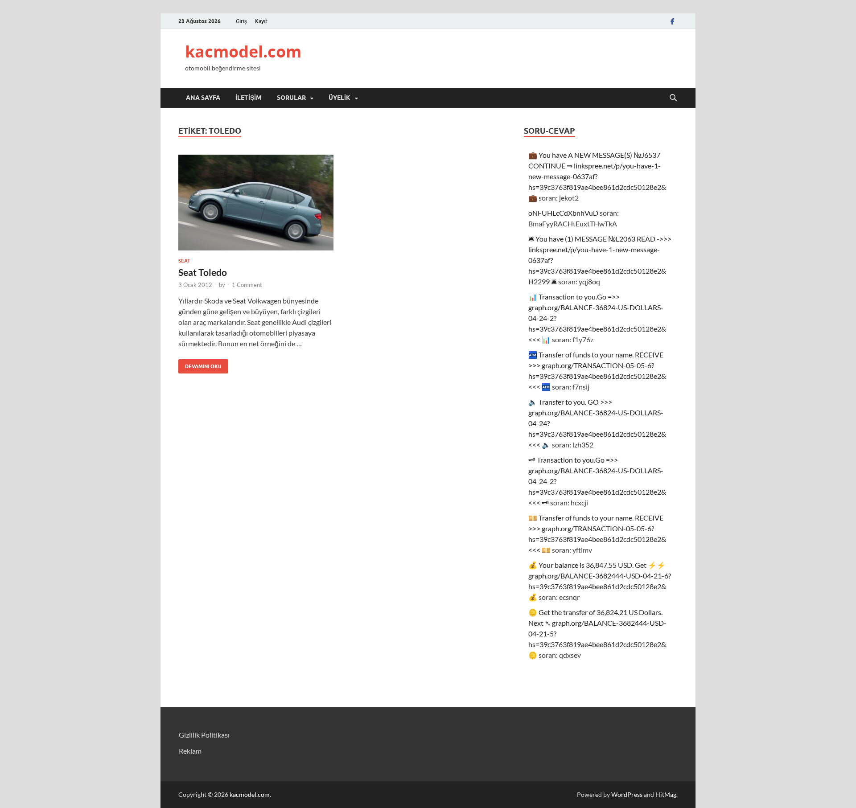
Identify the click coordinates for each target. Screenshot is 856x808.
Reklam (190, 750)
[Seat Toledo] (255, 202)
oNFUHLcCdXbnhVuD (563, 213)
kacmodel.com (243, 51)
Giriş (241, 21)
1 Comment (247, 284)
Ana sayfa (203, 97)
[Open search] (673, 98)
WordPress (626, 794)
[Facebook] (672, 21)
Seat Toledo (202, 272)
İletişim (248, 97)
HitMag (665, 794)
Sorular (291, 97)
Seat (184, 261)
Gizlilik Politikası (204, 734)
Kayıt (261, 21)
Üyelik (339, 97)
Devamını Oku (200, 364)
